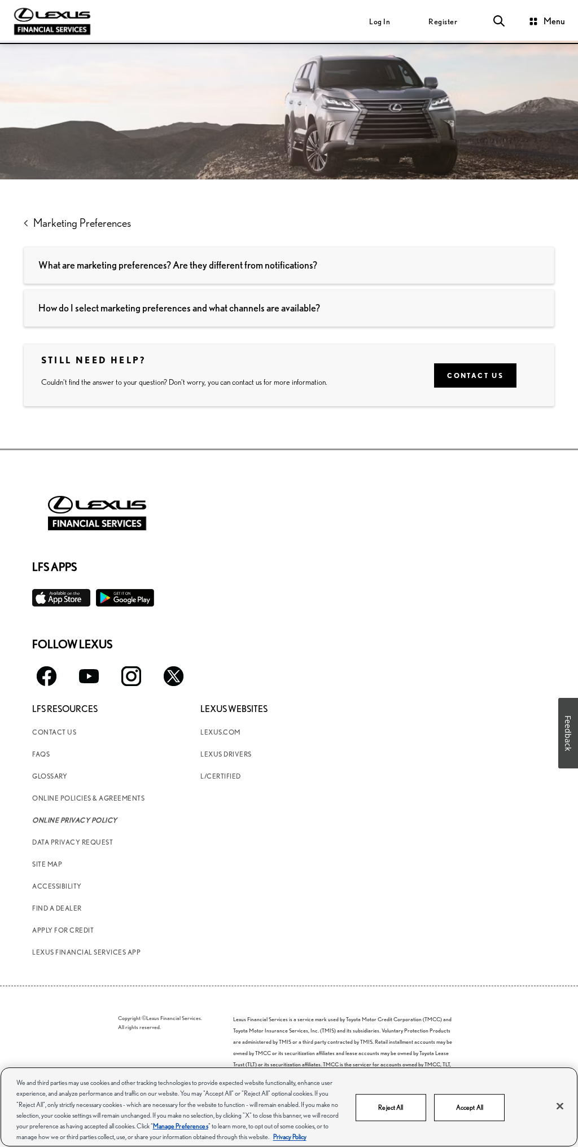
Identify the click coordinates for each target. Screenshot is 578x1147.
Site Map (47, 864)
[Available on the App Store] (61, 598)
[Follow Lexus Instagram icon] (131, 676)
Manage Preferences (180, 1126)
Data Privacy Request (72, 842)
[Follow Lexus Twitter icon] (173, 676)
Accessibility (57, 886)
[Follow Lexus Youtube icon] (89, 676)
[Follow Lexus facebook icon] (46, 676)
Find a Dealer (57, 908)
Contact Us (475, 375)
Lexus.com (220, 732)
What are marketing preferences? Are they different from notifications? (177, 265)
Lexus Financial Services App (86, 952)
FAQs (41, 754)
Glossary (49, 776)
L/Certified (220, 776)
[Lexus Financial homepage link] (52, 20)
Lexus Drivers (226, 754)
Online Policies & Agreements (88, 798)
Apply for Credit (63, 930)
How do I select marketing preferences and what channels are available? (179, 308)
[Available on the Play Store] (125, 598)
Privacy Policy (289, 1136)
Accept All (469, 1107)
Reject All (390, 1107)
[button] (499, 21)
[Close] (560, 1106)
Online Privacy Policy (74, 820)
